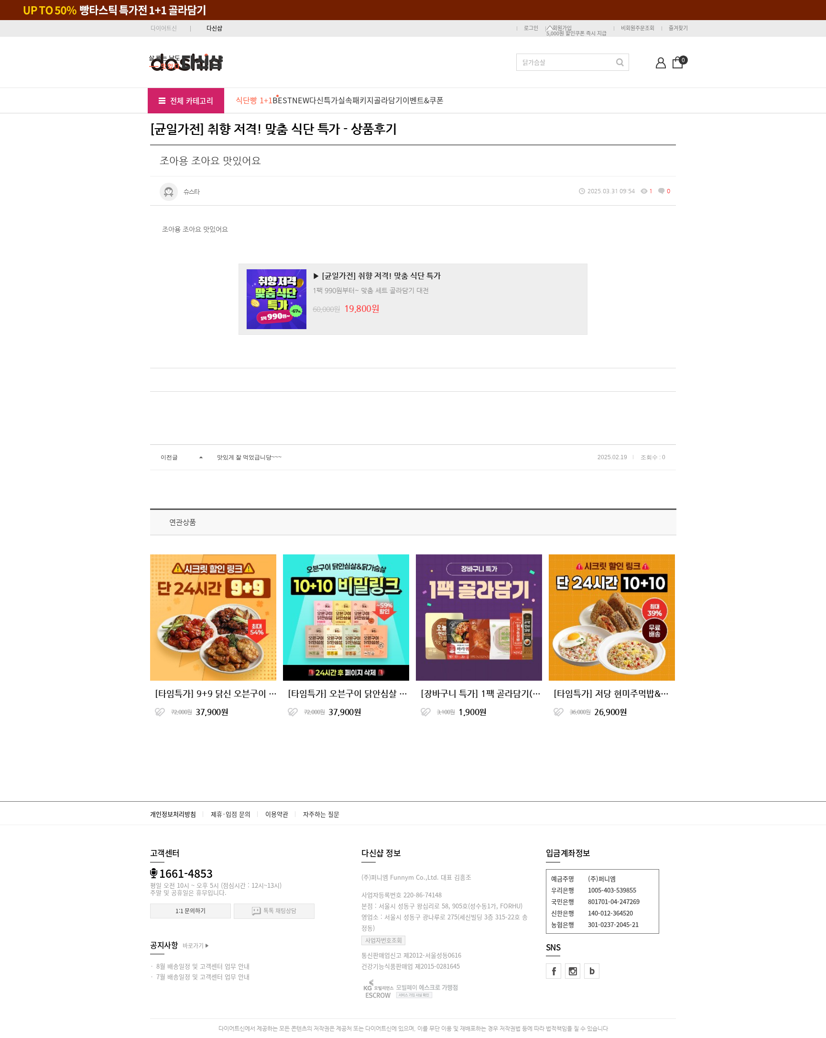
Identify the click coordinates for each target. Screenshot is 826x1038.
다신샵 (214, 28)
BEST (282, 100)
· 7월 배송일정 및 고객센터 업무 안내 (200, 976)
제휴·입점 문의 (230, 813)
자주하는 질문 (321, 813)
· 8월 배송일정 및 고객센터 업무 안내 (200, 966)
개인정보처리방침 (173, 813)
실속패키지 (356, 100)
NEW (300, 100)
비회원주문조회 (637, 28)
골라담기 (388, 100)
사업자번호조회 (383, 940)
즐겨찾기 (678, 28)
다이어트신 (164, 28)
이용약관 (276, 813)
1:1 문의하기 (190, 910)
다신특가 (323, 100)
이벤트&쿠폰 (423, 100)
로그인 (531, 28)
